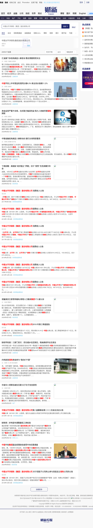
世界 (34, 13)
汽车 (19, 18)
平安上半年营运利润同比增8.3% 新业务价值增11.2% (25, 83)
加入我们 (29, 512)
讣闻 (84, 18)
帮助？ (74, 27)
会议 (19, 2)
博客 (62, 13)
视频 (74, 13)
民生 (46, 18)
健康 (35, 18)
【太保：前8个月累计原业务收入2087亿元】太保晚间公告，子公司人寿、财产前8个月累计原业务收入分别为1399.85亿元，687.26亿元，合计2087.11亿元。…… (39, 198)
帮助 (40, 2)
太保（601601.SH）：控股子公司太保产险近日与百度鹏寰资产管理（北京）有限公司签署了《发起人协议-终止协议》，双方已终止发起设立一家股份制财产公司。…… (39, 479)
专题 (78, 18)
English (82, 13)
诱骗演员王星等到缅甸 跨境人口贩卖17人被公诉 (23, 299)
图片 (68, 13)
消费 (24, 18)
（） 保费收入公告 (23, 190)
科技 (8, 18)
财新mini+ (15, 438)
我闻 (6, 2)
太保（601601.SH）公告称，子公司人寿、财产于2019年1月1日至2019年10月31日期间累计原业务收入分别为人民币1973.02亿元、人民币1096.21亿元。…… (39, 214)
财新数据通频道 (17, 202)
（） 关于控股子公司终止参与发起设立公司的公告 (37, 471)
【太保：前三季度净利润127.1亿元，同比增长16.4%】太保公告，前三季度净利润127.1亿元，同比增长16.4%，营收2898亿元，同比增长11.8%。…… (39, 331)
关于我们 (22, 512)
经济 (9, 13)
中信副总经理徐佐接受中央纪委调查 (20, 444)
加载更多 (39, 489)
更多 (2, 18)
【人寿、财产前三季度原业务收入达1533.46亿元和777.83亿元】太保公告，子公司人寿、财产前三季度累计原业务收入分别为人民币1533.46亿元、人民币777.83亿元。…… (39, 234)
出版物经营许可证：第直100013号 (70, 501)
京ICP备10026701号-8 (38, 498)
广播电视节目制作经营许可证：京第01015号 (45, 501)
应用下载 (34, 2)
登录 (81, 2)
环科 (41, 18)
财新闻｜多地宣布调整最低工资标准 (16, 422)
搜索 (64, 26)
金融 (15, 13)
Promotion (26, 2)
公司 (21, 13)
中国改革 (71, 18)
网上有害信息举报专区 (52, 2)
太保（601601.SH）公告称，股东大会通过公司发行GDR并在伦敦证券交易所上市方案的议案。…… (38, 413)
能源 (30, 18)
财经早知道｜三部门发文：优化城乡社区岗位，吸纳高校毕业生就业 (29, 342)
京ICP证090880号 (25, 498)
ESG (52, 18)
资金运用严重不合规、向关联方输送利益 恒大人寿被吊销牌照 (26, 112)
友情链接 (70, 512)
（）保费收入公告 (22, 208)
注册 (87, 2)
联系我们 (64, 512)
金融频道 (15, 104)
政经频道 (15, 184)
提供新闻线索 (56, 512)
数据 (1, 2)
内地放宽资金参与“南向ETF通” (16, 360)
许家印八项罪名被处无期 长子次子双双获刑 (19, 385)
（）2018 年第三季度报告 (26, 324)
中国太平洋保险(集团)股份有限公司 (16, 40)
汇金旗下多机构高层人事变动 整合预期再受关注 (21, 58)
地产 (13, 18)
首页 (3, 13)
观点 (40, 13)
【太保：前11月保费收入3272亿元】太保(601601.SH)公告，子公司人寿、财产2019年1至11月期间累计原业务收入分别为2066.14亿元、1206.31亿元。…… (39, 269)
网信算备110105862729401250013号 (58, 498)
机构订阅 (13, 2)
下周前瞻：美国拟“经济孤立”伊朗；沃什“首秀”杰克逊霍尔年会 (26, 167)
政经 (27, 13)
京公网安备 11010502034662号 (82, 498)
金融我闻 (15, 76)
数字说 (58, 18)
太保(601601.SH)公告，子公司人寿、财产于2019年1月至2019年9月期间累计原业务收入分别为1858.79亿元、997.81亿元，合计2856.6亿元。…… (39, 287)
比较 (64, 18)
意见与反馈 (47, 512)
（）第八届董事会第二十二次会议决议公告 (32, 410)
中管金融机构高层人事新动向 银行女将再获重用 (21, 138)
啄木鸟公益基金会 (38, 512)
